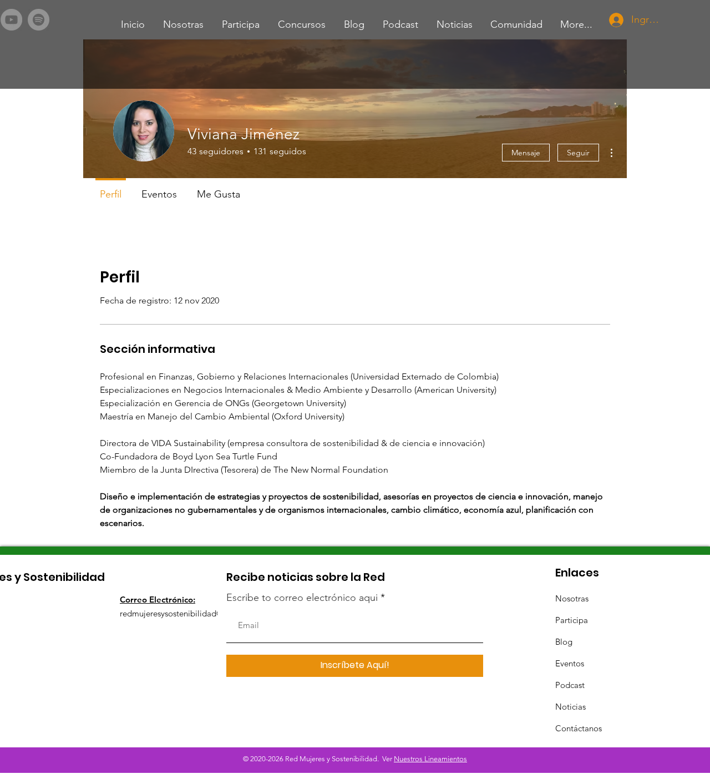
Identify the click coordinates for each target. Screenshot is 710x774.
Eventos (569, 663)
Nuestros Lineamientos (430, 759)
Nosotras (572, 598)
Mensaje (525, 153)
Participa (571, 620)
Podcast (570, 685)
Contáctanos (578, 728)
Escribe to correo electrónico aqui (302, 598)
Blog (563, 641)
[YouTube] (11, 20)
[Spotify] (38, 20)
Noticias (570, 706)
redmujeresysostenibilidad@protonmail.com (201, 613)
